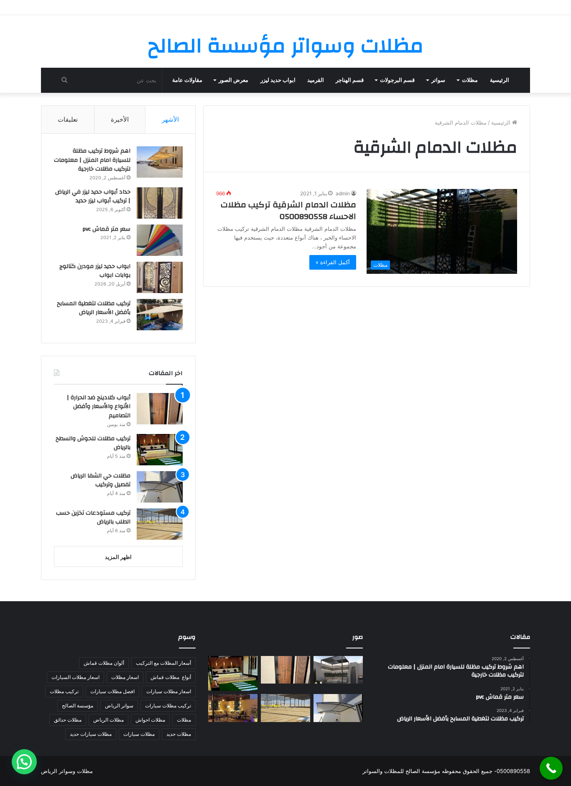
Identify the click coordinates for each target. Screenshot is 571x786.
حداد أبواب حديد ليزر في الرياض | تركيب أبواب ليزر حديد (92, 196)
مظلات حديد (178, 734)
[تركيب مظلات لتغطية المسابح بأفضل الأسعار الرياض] (160, 314)
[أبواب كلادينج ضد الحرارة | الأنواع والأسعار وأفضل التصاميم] (160, 408)
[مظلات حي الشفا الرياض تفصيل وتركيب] (160, 487)
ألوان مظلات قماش (104, 663)
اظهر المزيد (118, 557)
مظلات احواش (150, 720)
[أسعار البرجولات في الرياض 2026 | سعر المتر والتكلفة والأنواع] (338, 670)
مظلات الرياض (108, 720)
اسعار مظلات (125, 677)
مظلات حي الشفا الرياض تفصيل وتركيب (100, 480)
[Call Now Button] (551, 768)
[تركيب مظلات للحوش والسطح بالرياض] (160, 449)
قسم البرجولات (397, 80)
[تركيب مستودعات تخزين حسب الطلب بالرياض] (160, 524)
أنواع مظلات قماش (170, 677)
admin (343, 193)
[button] (24, 761)
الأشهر (170, 119)
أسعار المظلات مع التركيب (163, 663)
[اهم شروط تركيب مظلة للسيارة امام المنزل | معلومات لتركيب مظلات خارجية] (160, 162)
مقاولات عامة (187, 80)
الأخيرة (120, 119)
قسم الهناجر (350, 80)
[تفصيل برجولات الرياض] (232, 708)
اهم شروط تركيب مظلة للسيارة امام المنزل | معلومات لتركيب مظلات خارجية (92, 159)
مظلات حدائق (68, 720)
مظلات (470, 80)
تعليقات (68, 119)
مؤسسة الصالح (77, 705)
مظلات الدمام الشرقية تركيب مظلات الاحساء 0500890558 (288, 210)
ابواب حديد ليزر (278, 80)
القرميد (315, 80)
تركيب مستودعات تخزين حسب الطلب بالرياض (93, 518)
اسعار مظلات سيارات (168, 691)
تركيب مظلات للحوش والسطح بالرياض (93, 443)
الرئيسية (499, 80)
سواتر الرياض (119, 705)
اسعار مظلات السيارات (75, 677)
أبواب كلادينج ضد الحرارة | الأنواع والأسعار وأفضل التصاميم (98, 406)
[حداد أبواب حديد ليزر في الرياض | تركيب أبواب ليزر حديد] (160, 203)
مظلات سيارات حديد (91, 734)
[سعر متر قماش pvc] (160, 240)
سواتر (438, 80)
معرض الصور (233, 80)
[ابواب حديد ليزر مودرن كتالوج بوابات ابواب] (160, 277)
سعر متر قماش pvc (106, 229)
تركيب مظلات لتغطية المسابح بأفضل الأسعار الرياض (93, 308)
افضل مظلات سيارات (112, 691)
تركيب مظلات (64, 691)
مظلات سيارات (139, 734)
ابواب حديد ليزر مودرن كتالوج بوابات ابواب (94, 271)
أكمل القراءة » (333, 262)
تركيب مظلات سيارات (168, 705)
